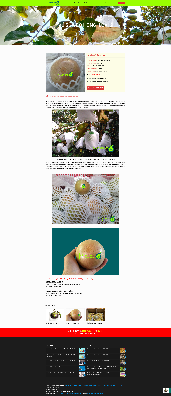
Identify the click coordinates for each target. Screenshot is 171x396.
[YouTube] (123, 385)
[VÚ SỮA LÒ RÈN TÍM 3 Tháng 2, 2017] (167, 390)
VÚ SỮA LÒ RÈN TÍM (51, 323)
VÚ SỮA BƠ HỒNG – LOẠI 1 (73, 323)
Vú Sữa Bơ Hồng (93, 385)
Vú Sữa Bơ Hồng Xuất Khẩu (81, 385)
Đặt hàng (121, 3)
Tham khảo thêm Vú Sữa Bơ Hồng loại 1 (98, 78)
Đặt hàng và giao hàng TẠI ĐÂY (101, 81)
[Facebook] (121, 385)
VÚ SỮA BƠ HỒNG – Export (94, 323)
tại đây (91, 279)
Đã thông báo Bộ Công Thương (95, 393)
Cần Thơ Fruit (68, 385)
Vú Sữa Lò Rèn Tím (103, 385)
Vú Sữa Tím (111, 385)
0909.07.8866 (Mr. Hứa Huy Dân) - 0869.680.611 (68, 393)
